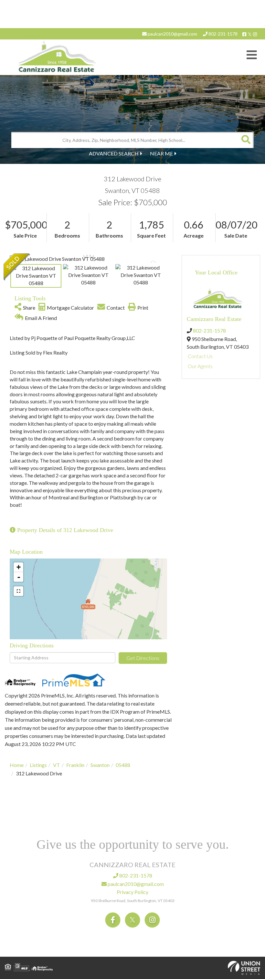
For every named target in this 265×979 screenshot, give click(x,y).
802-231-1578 (222, 34)
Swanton (100, 765)
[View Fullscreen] (18, 591)
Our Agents (200, 366)
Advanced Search (114, 153)
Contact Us (200, 356)
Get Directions (142, 658)
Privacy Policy (132, 892)
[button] (246, 140)
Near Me (161, 153)
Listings (38, 765)
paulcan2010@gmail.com (172, 34)
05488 (123, 765)
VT (56, 765)
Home (17, 765)
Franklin (75, 765)
